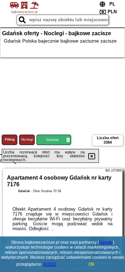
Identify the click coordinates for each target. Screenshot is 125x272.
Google (106, 242)
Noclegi (27, 139)
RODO (49, 264)
